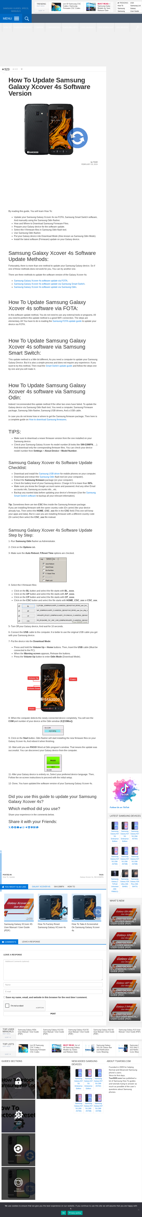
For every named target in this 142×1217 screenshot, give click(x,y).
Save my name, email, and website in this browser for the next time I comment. (46, 997)
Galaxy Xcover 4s (86, 877)
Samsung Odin (47, 477)
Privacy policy (75, 1213)
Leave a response (31, 942)
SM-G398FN (98, 877)
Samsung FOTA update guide (67, 321)
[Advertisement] (71, 44)
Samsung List (135, 6)
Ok (63, 1213)
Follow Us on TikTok (119, 807)
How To (120, 6)
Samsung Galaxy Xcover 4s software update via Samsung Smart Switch (49, 284)
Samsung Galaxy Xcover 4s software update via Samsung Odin (45, 287)
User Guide (134, 11)
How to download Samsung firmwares (47, 419)
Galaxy (133, 8)
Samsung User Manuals (121, 11)
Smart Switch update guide (59, 366)
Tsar (95, 162)
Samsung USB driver (49, 473)
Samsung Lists (121, 8)
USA (132, 3)
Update (12, 877)
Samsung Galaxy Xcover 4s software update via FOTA (40, 281)
